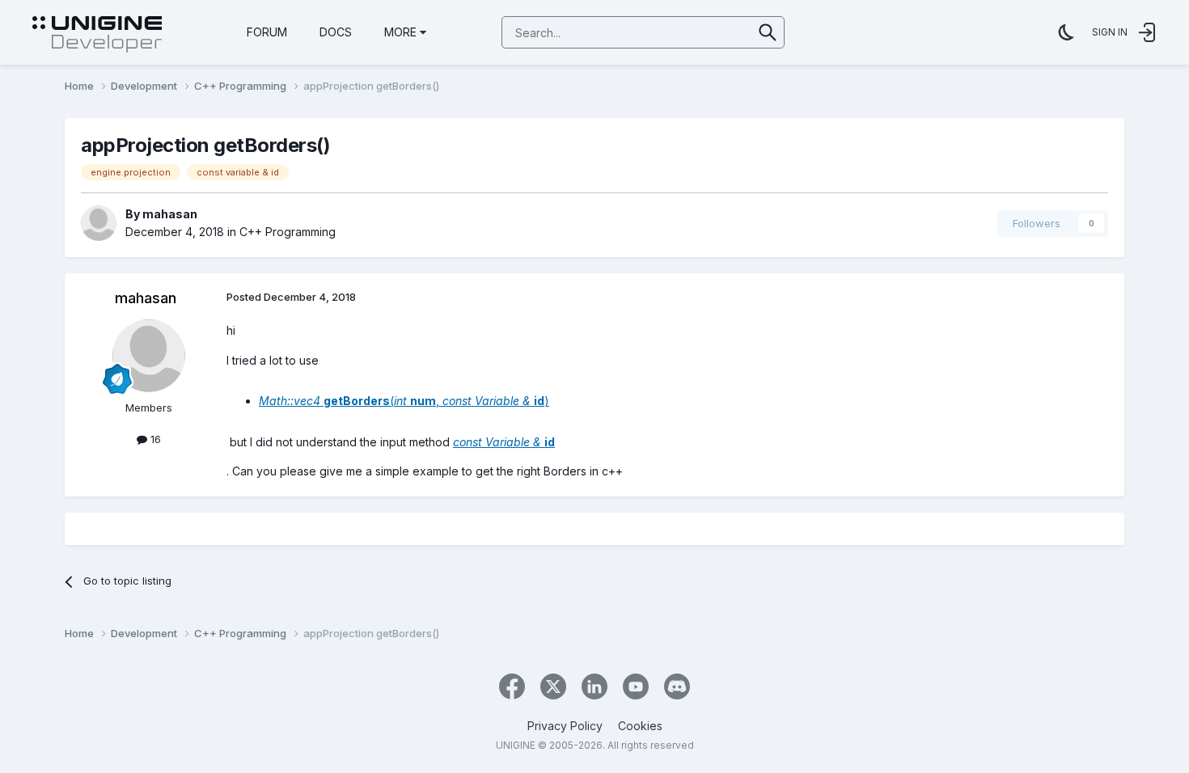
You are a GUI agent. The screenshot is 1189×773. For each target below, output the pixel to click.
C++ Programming (287, 232)
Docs (335, 32)
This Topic (704, 32)
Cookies (640, 726)
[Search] (768, 32)
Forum (267, 32)
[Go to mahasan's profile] (98, 223)
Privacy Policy (565, 726)
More (400, 32)
